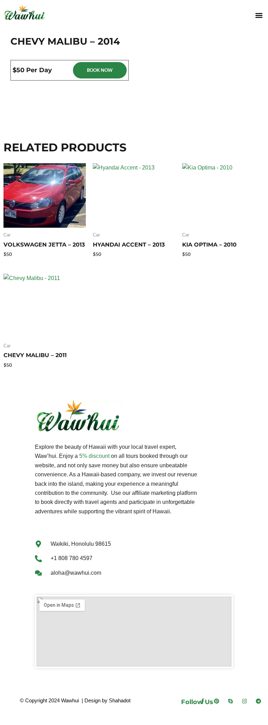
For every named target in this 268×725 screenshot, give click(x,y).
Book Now (100, 70)
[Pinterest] (216, 701)
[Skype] (230, 701)
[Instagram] (244, 701)
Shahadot (120, 700)
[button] (259, 15)
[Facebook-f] (202, 701)
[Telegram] (258, 701)
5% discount (94, 456)
